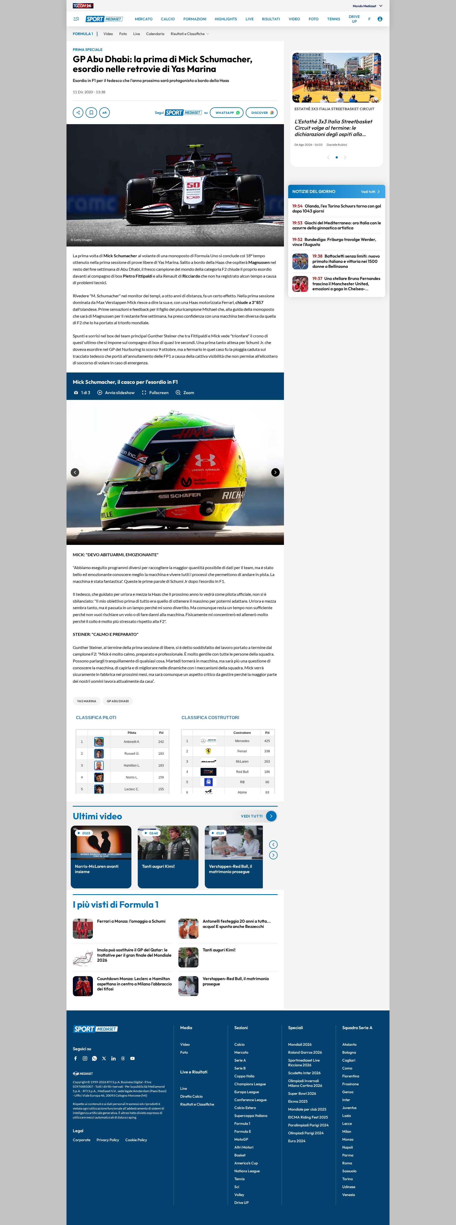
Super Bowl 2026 (302, 1093)
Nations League (247, 1171)
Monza (347, 1139)
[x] (104, 1058)
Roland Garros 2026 (305, 1052)
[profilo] (380, 19)
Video (185, 1044)
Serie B (240, 1068)
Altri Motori (243, 1147)
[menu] (76, 19)
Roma (347, 1163)
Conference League (250, 1099)
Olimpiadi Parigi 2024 (306, 1133)
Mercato (241, 1052)
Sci (236, 1186)
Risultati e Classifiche (197, 1104)
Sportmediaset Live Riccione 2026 (304, 1062)
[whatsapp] (94, 1058)
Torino (347, 1178)
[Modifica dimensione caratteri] (104, 112)
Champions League (250, 1084)
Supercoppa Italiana (250, 1115)
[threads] (123, 1058)
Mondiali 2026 (300, 1044)
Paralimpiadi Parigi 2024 (308, 1125)
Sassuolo (349, 1171)
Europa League (246, 1092)
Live (183, 1088)
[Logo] (105, 19)
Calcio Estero (245, 1107)
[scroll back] (273, 844)
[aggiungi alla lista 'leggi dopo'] (91, 112)
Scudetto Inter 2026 (304, 1073)
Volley (239, 1194)
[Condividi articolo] (78, 112)
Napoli (347, 1147)
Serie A (240, 1060)
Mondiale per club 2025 (307, 1109)
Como (347, 1068)
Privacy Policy (108, 1139)
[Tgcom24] (83, 5)
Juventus (349, 1107)
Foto (184, 1052)
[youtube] (132, 1058)
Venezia (348, 1194)
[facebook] (75, 1058)
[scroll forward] (273, 855)
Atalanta (349, 1044)
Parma (347, 1155)
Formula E (242, 1131)
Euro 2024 (296, 1141)
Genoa (347, 1092)
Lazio (346, 1115)
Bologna (349, 1052)
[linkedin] (113, 1058)
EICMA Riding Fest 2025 (308, 1117)
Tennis (239, 1178)
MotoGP (241, 1139)
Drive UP (241, 1202)
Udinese (348, 1186)
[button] (116, 392)
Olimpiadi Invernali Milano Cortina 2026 (305, 1083)
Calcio (239, 1044)
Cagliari (348, 1060)
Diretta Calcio (191, 1096)
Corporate (81, 1139)
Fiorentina (350, 1076)
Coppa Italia (244, 1076)
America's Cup (246, 1163)
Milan (346, 1131)
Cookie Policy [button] (136, 1139)
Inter (346, 1099)
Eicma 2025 (298, 1101)
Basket (239, 1155)
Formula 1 (242, 1123)
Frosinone (350, 1084)
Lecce (347, 1123)
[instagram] (85, 1058)
